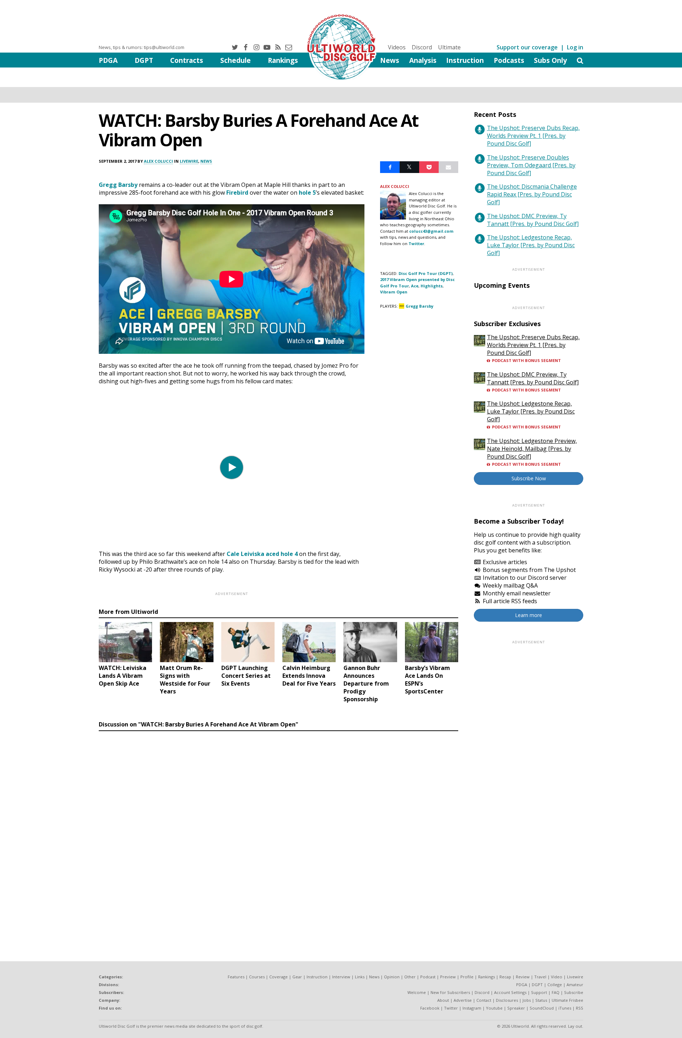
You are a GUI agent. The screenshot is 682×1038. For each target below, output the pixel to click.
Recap (505, 976)
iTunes (564, 1008)
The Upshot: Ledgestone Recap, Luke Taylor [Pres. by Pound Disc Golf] (531, 245)
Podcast (427, 976)
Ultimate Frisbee (567, 1000)
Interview (341, 976)
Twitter (416, 243)
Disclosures (507, 1000)
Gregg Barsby (118, 185)
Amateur (575, 984)
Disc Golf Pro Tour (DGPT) (426, 273)
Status (541, 1000)
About (443, 1000)
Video (556, 976)
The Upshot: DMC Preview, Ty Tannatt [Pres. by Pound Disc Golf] (533, 220)
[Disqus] (278, 831)
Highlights (432, 285)
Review (523, 976)
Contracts (186, 60)
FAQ (555, 992)
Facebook (429, 1008)
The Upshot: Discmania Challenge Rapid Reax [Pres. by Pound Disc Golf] (532, 194)
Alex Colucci (158, 161)
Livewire (189, 161)
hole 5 (307, 192)
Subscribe (573, 992)
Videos (397, 47)
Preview (448, 976)
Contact (483, 1000)
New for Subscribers (450, 992)
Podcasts (509, 60)
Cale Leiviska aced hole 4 (262, 554)
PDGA (108, 60)
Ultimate (449, 47)
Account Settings (510, 992)
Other (410, 976)
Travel (540, 976)
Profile (466, 976)
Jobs (527, 1000)
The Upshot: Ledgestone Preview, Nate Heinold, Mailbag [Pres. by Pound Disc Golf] (532, 448)
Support (539, 992)
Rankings (283, 60)
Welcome (416, 992)
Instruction (465, 60)
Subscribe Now (529, 478)
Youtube (494, 1008)
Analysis (423, 60)
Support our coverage (527, 47)
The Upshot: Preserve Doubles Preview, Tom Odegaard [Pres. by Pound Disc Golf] (531, 165)
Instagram (471, 1008)
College (554, 984)
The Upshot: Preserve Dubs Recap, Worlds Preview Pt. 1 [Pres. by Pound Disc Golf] (533, 135)
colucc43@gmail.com (431, 231)
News (389, 60)
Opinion (392, 976)
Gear (297, 976)
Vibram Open (393, 291)
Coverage (278, 976)
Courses (257, 976)
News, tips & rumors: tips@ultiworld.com (141, 47)
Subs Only (550, 60)
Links (359, 976)
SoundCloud (542, 1008)
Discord (422, 47)
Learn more (528, 615)
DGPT (144, 60)
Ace (414, 285)
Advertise (463, 1000)
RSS (579, 1008)
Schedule (235, 60)
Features (236, 976)
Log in (575, 47)
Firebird (237, 192)
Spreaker (516, 1008)
